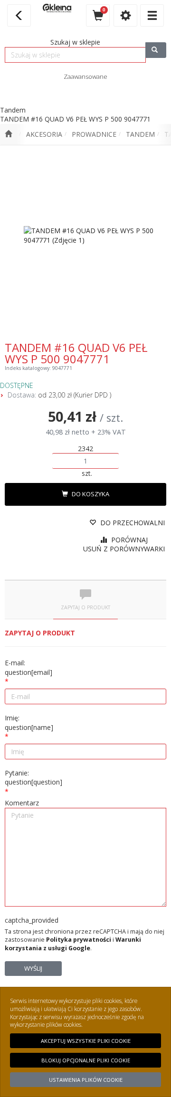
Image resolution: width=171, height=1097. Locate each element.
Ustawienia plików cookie (86, 1079)
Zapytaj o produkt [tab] (85, 607)
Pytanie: (33, 777)
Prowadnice (94, 134)
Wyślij (33, 968)
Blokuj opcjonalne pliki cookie (85, 1060)
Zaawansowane (85, 76)
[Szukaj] (155, 50)
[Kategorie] (152, 15)
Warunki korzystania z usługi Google (73, 944)
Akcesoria (44, 134)
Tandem (140, 134)
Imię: (29, 722)
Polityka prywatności (78, 940)
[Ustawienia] (125, 15)
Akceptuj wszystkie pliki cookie (86, 1040)
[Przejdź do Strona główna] (8, 134)
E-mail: (28, 667)
